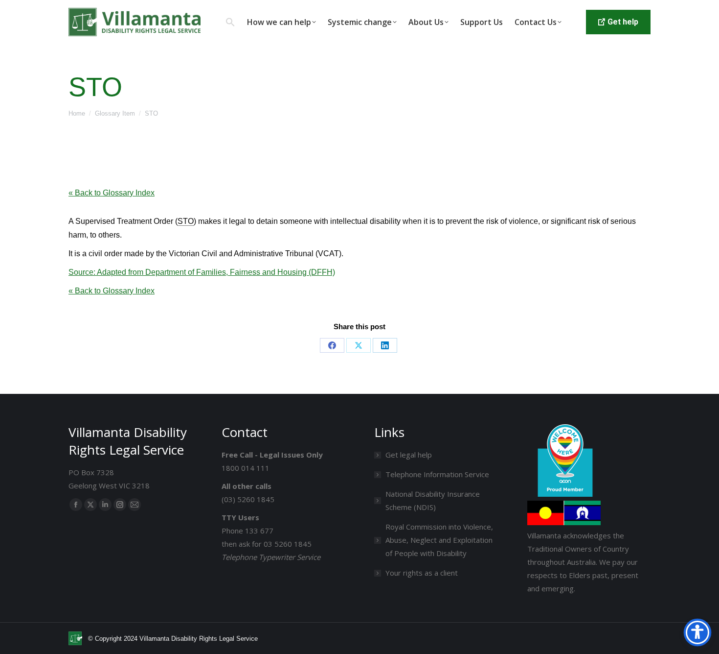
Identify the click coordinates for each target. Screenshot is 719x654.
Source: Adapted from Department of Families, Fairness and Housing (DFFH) (201, 272)
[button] (230, 22)
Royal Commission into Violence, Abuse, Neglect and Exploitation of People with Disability (439, 540)
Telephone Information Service (437, 474)
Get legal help (408, 455)
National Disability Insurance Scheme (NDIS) (432, 500)
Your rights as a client (421, 573)
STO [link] (186, 221)
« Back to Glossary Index (111, 193)
